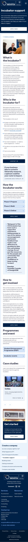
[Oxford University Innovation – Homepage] (14, 477)
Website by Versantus (14, 539)
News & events (18, 496)
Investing (3, 506)
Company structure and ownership (12, 466)
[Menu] (26, 3)
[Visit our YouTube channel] (19, 486)
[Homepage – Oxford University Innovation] (11, 3)
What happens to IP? (8, 451)
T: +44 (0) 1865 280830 (8, 525)
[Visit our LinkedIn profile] (16, 486)
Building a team (6, 460)
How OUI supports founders (10, 454)
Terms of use (14, 531)
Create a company (9, 36)
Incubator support (8, 457)
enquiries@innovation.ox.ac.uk (10, 522)
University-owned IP (15, 130)
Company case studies (8, 469)
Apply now (14, 29)
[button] (14, 202)
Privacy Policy (5, 531)
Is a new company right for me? (11, 449)
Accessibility (22, 531)
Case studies (18, 493)
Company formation (7, 496)
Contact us (14, 161)
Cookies (14, 533)
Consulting (4, 504)
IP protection (5, 493)
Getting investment (7, 463)
